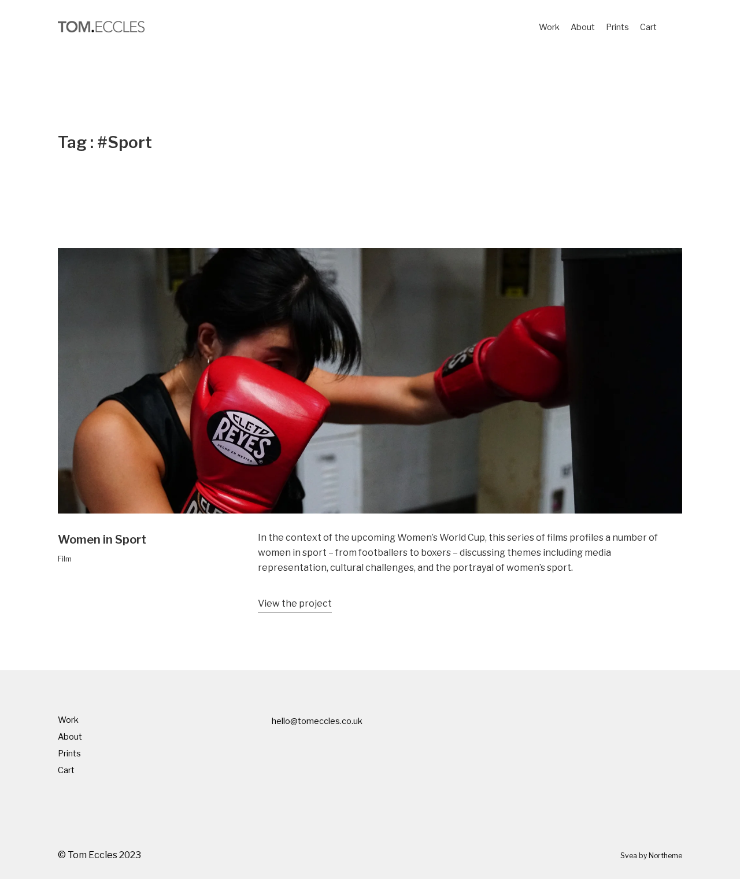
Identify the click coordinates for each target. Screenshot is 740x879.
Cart (648, 27)
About (583, 27)
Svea (628, 855)
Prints (617, 27)
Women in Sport (102, 539)
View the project (295, 603)
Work (549, 27)
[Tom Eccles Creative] (101, 26)
